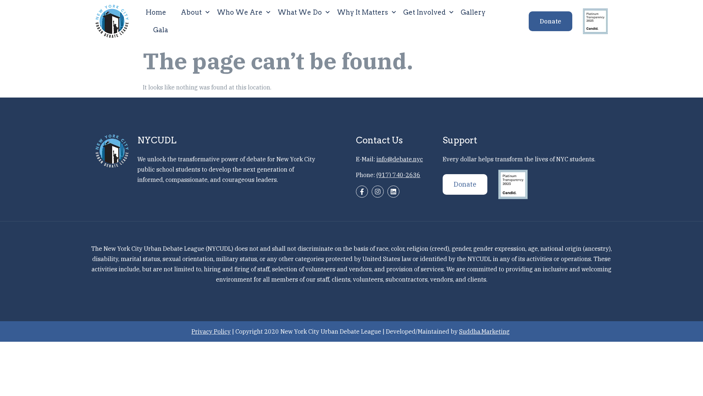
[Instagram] (378, 192)
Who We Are (240, 12)
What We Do (300, 12)
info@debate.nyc (399, 159)
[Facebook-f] (362, 192)
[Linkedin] (393, 192)
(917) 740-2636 (398, 175)
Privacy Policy (211, 331)
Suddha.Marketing (484, 331)
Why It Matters (362, 12)
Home (156, 12)
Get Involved (424, 12)
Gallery (473, 12)
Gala (160, 30)
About (191, 12)
